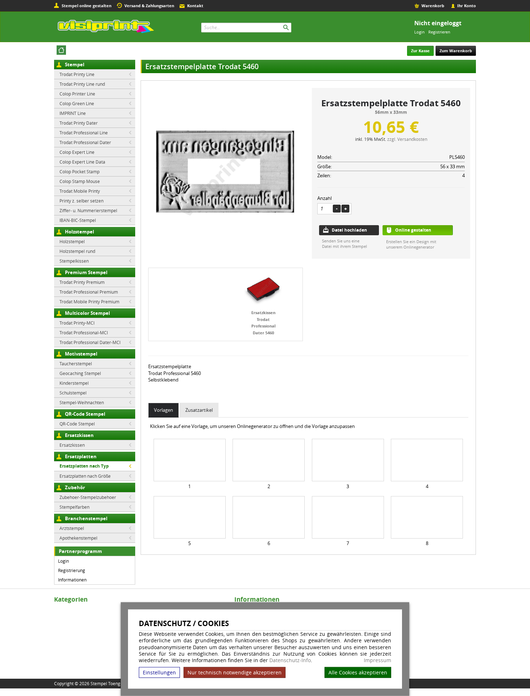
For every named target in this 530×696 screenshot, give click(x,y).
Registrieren (439, 32)
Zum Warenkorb (456, 50)
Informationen (72, 580)
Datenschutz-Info (290, 660)
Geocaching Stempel (80, 373)
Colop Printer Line (77, 94)
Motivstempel (81, 354)
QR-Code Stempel (85, 414)
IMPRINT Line (72, 113)
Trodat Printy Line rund (82, 84)
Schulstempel (73, 393)
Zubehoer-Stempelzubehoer (87, 497)
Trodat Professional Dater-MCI (89, 342)
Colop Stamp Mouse (79, 181)
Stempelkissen (74, 261)
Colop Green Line (76, 103)
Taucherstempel (75, 363)
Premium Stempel (86, 272)
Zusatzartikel (199, 410)
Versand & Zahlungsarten (149, 5)
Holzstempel (79, 231)
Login (419, 32)
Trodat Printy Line (76, 74)
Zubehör (75, 487)
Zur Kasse (420, 50)
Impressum (377, 660)
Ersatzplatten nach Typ (84, 466)
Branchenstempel (86, 518)
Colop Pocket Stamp (79, 171)
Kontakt (195, 5)
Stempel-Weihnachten (81, 402)
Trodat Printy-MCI (76, 323)
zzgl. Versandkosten (407, 139)
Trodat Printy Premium (82, 282)
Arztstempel (71, 528)
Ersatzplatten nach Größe (85, 476)
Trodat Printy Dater (78, 123)
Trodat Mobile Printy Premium (89, 301)
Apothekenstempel (78, 538)
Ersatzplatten (81, 456)
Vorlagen (163, 410)
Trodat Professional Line (83, 132)
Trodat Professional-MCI (83, 332)
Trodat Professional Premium (88, 292)
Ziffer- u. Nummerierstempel (88, 210)
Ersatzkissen (79, 435)
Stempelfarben (74, 507)
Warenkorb (432, 5)
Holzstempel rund (77, 251)
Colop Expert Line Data (82, 162)
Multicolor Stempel (87, 313)
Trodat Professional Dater (85, 142)
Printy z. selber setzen (81, 201)
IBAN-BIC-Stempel (77, 220)
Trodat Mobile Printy (79, 191)
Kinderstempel (74, 383)
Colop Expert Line (76, 152)
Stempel (74, 64)
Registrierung (71, 570)
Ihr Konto (466, 5)
